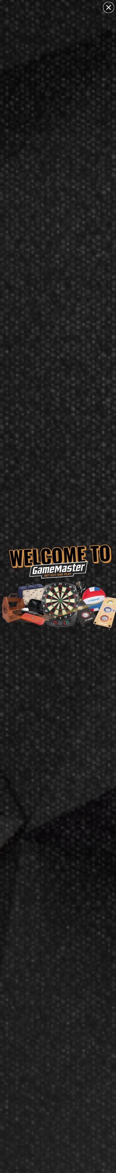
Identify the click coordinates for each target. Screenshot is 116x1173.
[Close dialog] (109, 7)
